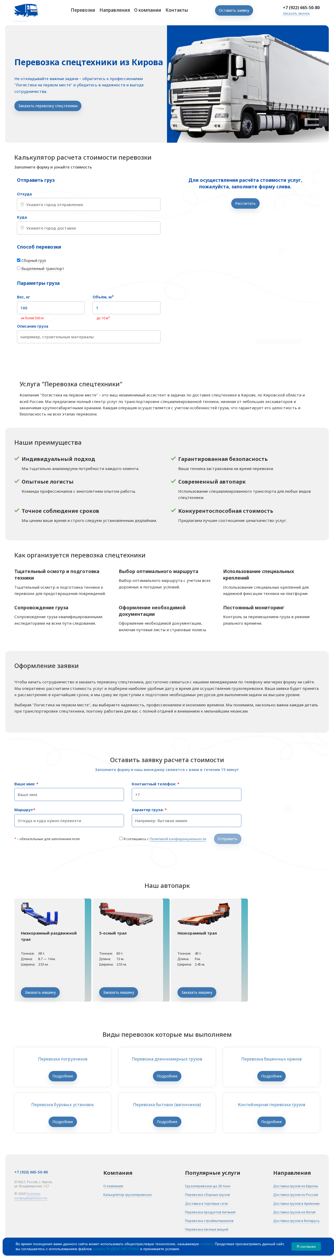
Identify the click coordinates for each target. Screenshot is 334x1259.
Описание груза (32, 326)
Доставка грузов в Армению (296, 1203)
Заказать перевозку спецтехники (47, 105)
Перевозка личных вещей (206, 1229)
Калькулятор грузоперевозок (127, 1194)
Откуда (24, 194)
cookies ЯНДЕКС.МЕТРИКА (116, 1249)
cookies (206, 1244)
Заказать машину (40, 992)
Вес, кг (23, 297)
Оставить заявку (234, 10)
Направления (114, 10)
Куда (22, 217)
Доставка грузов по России (295, 1194)
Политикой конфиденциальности (178, 838)
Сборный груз (33, 260)
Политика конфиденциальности (30, 1195)
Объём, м (103, 297)
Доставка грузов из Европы (295, 1186)
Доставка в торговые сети (206, 1203)
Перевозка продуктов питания (210, 1212)
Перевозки (83, 10)
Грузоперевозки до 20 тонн (207, 1186)
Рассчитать (245, 203)
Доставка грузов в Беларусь (296, 1220)
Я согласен (306, 1246)
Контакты (176, 10)
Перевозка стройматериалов (209, 1220)
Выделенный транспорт (42, 268)
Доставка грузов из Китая (294, 1212)
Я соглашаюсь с (164, 838)
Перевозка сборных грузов (207, 1194)
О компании (147, 10)
